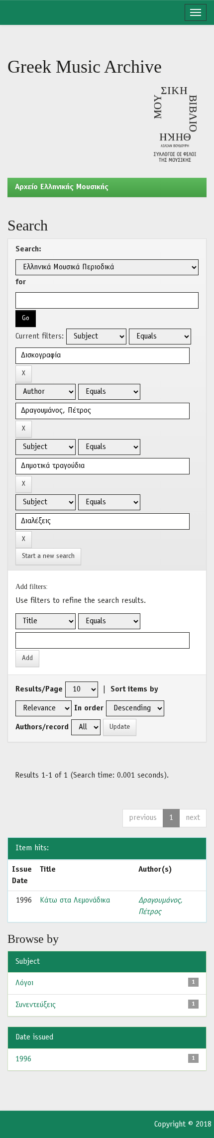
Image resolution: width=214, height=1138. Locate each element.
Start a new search (48, 556)
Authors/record (42, 727)
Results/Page (39, 689)
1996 (23, 1059)
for (20, 282)
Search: (28, 249)
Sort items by (134, 689)
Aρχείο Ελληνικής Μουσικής (61, 187)
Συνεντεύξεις (35, 1005)
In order (89, 708)
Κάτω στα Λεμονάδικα (75, 901)
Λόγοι (24, 983)
